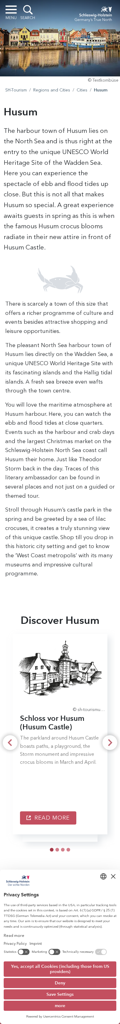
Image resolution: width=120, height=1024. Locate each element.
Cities (82, 90)
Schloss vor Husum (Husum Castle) (52, 723)
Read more (51, 817)
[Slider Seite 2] (63, 850)
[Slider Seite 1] (57, 850)
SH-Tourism (16, 90)
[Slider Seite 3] (68, 850)
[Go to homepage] (93, 13)
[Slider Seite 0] (52, 850)
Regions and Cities (51, 90)
